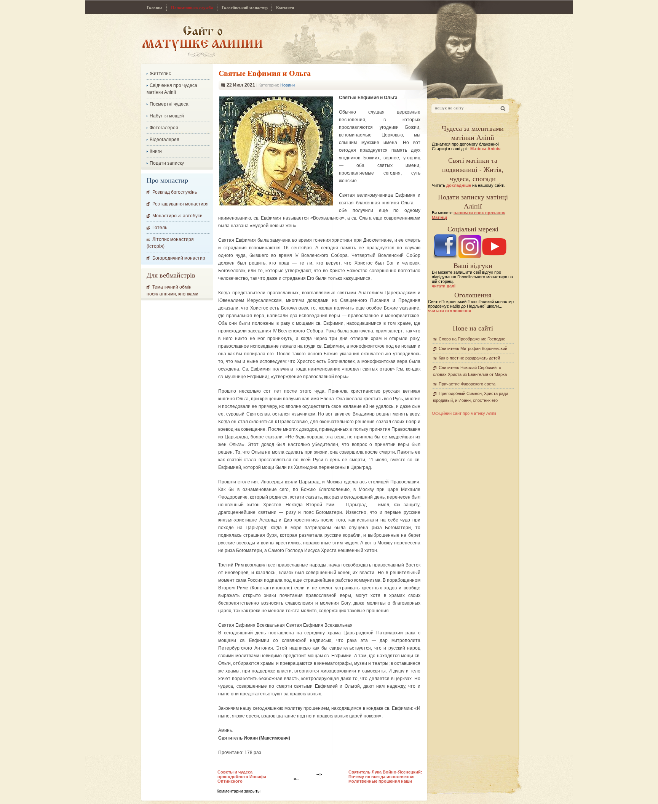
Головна (155, 7)
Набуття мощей (167, 116)
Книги (156, 151)
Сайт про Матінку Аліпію (202, 41)
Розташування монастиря (180, 204)
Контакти (285, 7)
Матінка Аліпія (485, 148)
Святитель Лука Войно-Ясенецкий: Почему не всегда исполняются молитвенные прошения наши (385, 776)
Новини (287, 85)
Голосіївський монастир (245, 7)
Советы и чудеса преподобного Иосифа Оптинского (241, 776)
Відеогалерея (164, 139)
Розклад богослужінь (174, 192)
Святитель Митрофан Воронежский (473, 348)
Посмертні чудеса (169, 104)
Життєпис (160, 73)
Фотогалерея (164, 127)
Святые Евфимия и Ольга (265, 73)
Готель (159, 227)
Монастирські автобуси (177, 215)
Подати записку (167, 163)
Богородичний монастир (178, 258)
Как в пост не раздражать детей (469, 358)
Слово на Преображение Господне (472, 339)
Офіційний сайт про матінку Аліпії (464, 413)
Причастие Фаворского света (467, 384)
